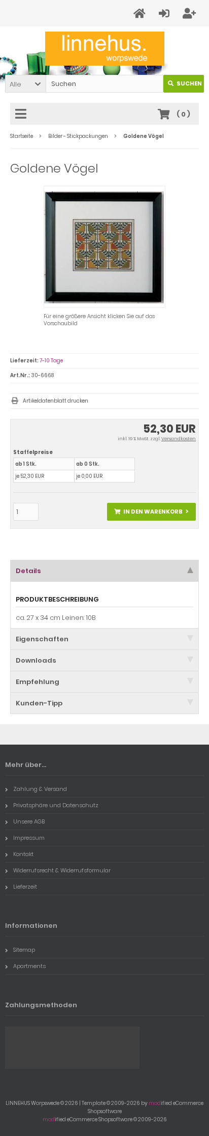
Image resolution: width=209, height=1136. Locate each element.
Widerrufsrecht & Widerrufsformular (62, 870)
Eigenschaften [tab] (42, 639)
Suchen (183, 84)
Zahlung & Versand (40, 789)
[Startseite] (141, 13)
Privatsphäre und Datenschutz (55, 805)
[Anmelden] (165, 13)
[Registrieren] (191, 13)
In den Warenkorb (152, 512)
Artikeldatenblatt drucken (55, 401)
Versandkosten (178, 439)
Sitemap (24, 950)
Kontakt (23, 854)
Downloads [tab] (36, 660)
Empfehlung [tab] (37, 682)
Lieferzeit (25, 887)
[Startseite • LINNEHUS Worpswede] (104, 49)
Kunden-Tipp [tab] (39, 703)
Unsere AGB (29, 821)
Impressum (29, 838)
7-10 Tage (51, 360)
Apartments (29, 966)
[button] (25, 84)
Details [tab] (28, 571)
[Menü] (22, 114)
